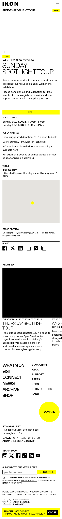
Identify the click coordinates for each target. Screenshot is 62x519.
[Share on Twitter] (12, 248)
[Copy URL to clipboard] (28, 248)
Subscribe (47, 472)
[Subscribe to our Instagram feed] (4, 455)
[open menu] (58, 3)
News (8, 383)
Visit (7, 371)
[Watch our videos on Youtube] (38, 455)
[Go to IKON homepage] (10, 4)
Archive (10, 389)
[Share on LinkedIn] (20, 248)
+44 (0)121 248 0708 (27, 438)
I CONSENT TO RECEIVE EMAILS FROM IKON (28, 477)
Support (38, 374)
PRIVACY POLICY (29, 480)
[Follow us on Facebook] (18, 455)
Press (36, 379)
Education (39, 364)
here (15, 150)
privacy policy (36, 514)
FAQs (35, 394)
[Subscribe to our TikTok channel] (24, 455)
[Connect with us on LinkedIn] (31, 455)
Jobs (35, 384)
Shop (7, 395)
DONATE (49, 411)
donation (37, 92)
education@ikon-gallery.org (18, 158)
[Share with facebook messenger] (36, 248)
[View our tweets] (11, 455)
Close (52, 512)
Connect (12, 377)
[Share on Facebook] (4, 248)
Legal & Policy (42, 389)
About (36, 369)
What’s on (13, 365)
